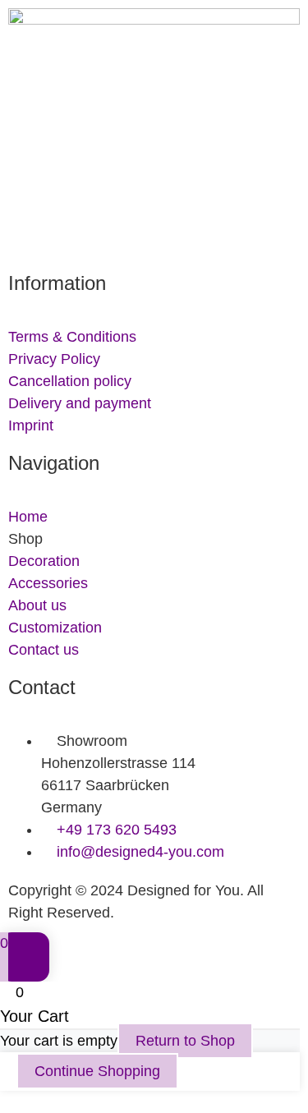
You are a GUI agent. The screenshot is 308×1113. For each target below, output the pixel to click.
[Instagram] (73, 230)
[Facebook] (28, 230)
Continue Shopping (97, 1071)
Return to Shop (185, 1041)
